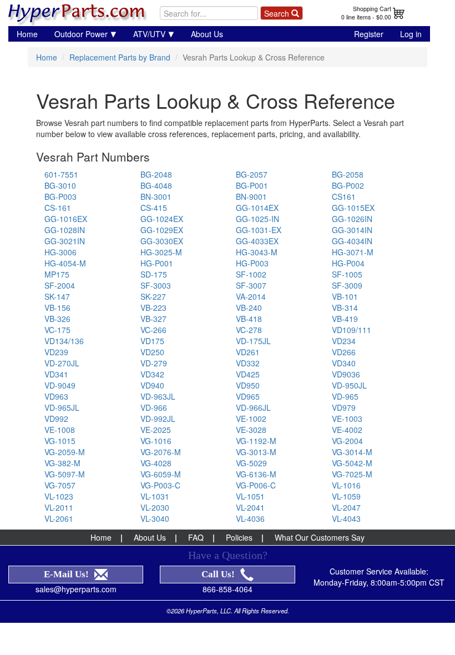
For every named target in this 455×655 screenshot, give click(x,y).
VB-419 (345, 318)
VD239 (56, 351)
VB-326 (57, 318)
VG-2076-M (160, 451)
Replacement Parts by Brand (119, 57)
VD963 (56, 396)
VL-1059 (346, 496)
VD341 (56, 374)
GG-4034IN (352, 240)
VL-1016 (346, 485)
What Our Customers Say (320, 537)
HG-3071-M (352, 252)
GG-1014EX (257, 207)
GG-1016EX (65, 218)
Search (277, 13)
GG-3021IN (64, 240)
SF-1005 (347, 274)
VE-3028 (251, 429)
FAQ (196, 537)
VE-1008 (59, 429)
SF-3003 (155, 285)
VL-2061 (58, 518)
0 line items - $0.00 (366, 17)
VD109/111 (351, 329)
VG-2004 (347, 440)
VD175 (152, 340)
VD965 (248, 396)
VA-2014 (251, 296)
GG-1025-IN (257, 218)
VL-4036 (250, 518)
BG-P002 (348, 185)
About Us (207, 33)
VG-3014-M (352, 451)
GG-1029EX (161, 229)
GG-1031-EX (258, 229)
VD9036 (346, 374)
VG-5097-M (64, 474)
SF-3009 (347, 285)
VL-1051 (250, 496)
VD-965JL (61, 407)
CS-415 (153, 207)
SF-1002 (251, 274)
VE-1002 (251, 418)
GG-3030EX (161, 240)
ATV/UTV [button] (149, 33)
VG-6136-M (256, 474)
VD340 (344, 363)
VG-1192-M (256, 440)
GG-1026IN (352, 218)
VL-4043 (346, 518)
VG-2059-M (64, 451)
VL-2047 (346, 507)
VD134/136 (64, 340)
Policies (239, 537)
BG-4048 (156, 185)
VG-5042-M (352, 462)
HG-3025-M (161, 252)
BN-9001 (251, 196)
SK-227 (153, 296)
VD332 (248, 363)
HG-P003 (252, 263)
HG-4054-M (65, 263)
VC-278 (249, 329)
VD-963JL (157, 396)
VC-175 (57, 329)
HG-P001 (156, 263)
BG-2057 (251, 174)
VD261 (248, 351)
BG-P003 (60, 196)
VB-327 (153, 318)
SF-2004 (59, 285)
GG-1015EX (353, 207)
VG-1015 (59, 440)
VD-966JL (253, 407)
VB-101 (345, 296)
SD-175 (153, 274)
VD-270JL (61, 363)
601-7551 (61, 174)
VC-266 (153, 329)
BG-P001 (252, 185)
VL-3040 (154, 518)
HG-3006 (60, 252)
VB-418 (249, 318)
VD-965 (345, 396)
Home (27, 33)
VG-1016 (155, 440)
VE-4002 (347, 429)
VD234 (344, 340)
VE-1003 (347, 418)
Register (368, 33)
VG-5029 (251, 462)
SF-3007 (251, 285)
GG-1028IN (64, 229)
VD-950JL (349, 385)
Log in (411, 33)
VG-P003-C (160, 485)
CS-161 (57, 207)
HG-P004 (348, 263)
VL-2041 (250, 507)
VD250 (152, 351)
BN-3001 (155, 196)
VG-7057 (59, 485)
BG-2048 (156, 174)
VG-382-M (62, 462)
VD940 (152, 385)
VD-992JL (157, 418)
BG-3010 (60, 185)
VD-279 (153, 363)
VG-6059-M (160, 474)
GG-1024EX (161, 218)
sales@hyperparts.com (76, 588)
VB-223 (153, 307)
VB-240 (249, 307)
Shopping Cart (372, 8)
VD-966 (153, 407)
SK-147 (57, 296)
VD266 (344, 351)
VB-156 (57, 307)
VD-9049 (59, 385)
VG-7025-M (352, 474)
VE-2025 (155, 429)
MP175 (56, 274)
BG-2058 (347, 174)
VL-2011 (58, 507)
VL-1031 (154, 496)
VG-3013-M (256, 451)
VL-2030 (154, 507)
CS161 (344, 196)
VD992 (56, 418)
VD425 (248, 374)
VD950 (248, 385)
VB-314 (345, 307)
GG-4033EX (257, 240)
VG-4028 (155, 462)
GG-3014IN (352, 229)
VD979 (344, 407)
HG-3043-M (256, 252)
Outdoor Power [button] (81, 33)
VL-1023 (58, 496)
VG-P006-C (256, 485)
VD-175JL (253, 340)
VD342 (152, 374)
